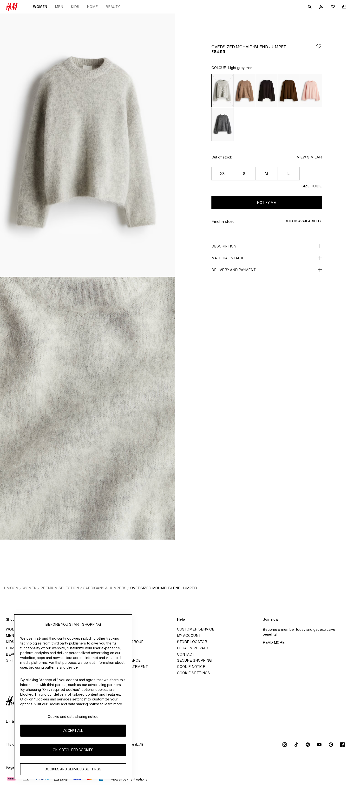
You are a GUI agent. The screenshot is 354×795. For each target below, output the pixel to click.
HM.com (11, 588)
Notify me (266, 202)
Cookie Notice (191, 667)
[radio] (222, 90)
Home (92, 7)
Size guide (312, 186)
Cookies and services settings (73, 769)
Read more (274, 642)
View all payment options (129, 779)
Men (59, 7)
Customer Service (195, 629)
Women (40, 7)
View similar (309, 157)
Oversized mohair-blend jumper (163, 588)
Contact (185, 654)
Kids (75, 7)
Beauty (112, 7)
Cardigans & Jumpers (104, 588)
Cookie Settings (193, 673)
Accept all (73, 731)
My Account (189, 635)
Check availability (303, 221)
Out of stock (221, 157)
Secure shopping (194, 660)
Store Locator (192, 642)
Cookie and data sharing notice (73, 716)
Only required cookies (73, 750)
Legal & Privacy (193, 648)
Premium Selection (59, 588)
